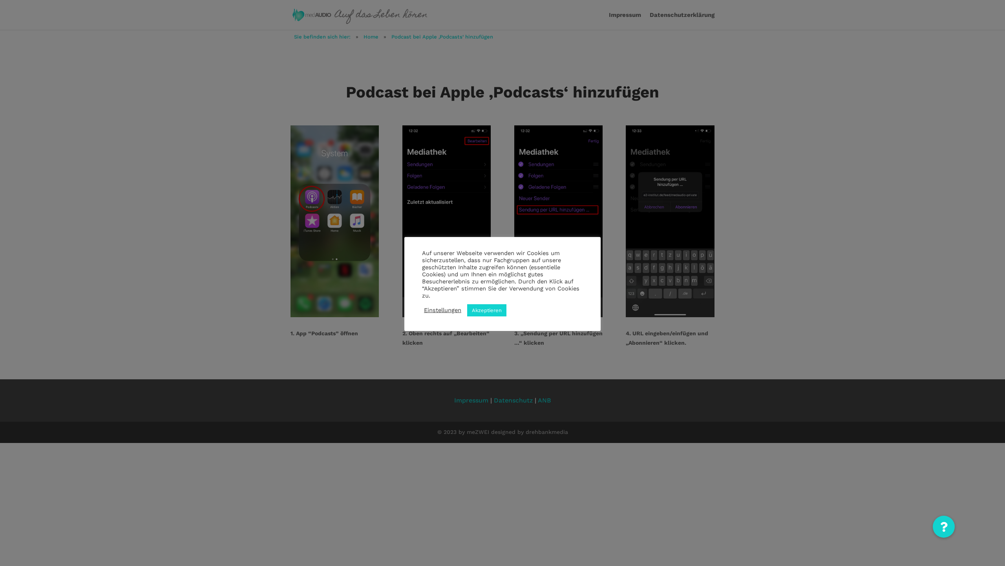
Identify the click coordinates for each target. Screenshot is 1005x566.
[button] (944, 527)
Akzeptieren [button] (487, 310)
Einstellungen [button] (442, 310)
